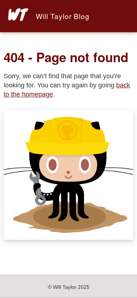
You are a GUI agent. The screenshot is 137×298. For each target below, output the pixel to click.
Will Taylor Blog (63, 16)
